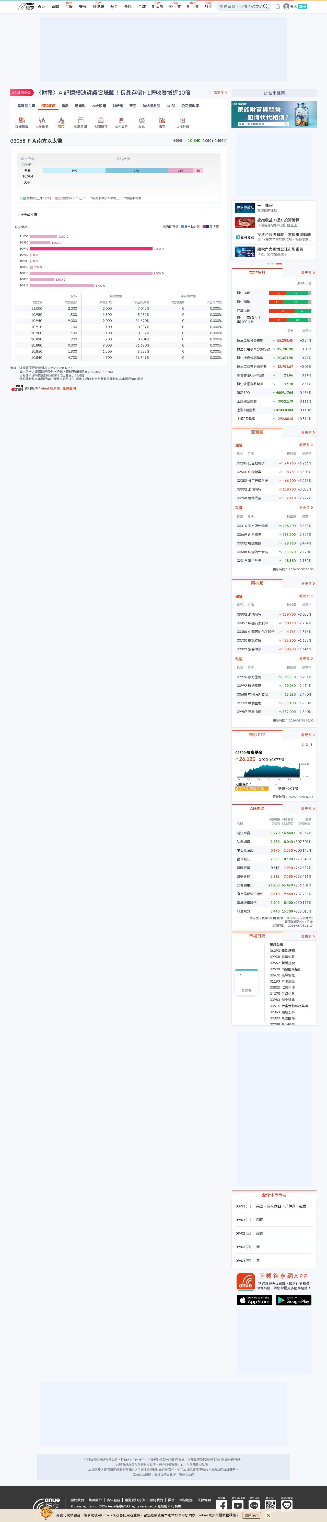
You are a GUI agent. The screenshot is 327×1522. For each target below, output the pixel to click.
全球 (142, 6)
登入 (293, 6)
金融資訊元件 (135, 1500)
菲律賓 (290, 1206)
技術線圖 (276, 93)
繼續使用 (251, 1515)
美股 (83, 6)
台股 (69, 6)
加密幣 (157, 6)
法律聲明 (204, 1500)
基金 (114, 6)
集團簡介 (95, 1500)
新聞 (55, 6)
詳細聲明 (229, 1470)
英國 (259, 1206)
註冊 (302, 6)
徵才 (171, 1500)
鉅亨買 (175, 6)
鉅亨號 (192, 6)
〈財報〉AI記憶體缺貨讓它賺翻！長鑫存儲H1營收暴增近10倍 (113, 92)
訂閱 (208, 6)
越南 (302, 1206)
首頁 (41, 6)
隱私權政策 (227, 1515)
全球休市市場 (274, 1194)
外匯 (128, 6)
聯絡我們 (156, 1500)
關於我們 (77, 1500)
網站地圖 (186, 1500)
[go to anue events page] (278, 6)
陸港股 (98, 6)
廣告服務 (113, 1500)
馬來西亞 (274, 1206)
